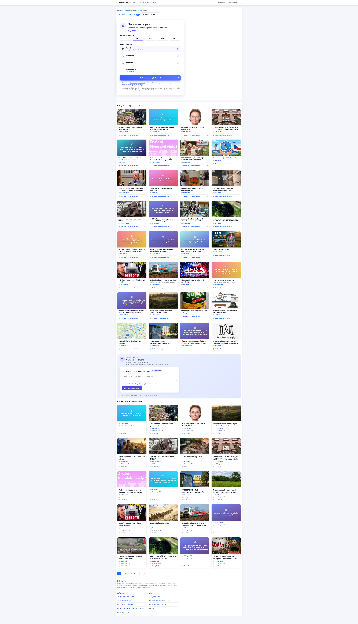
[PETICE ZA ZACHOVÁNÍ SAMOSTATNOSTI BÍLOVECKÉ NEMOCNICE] (163, 337)
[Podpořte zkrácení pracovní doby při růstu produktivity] (226, 306)
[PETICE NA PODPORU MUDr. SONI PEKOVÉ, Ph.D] (194, 123)
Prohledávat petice (144, 2)
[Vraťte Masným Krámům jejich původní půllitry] (194, 184)
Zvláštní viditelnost (151, 14)
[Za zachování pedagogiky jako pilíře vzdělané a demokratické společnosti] (226, 337)
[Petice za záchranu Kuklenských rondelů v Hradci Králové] (163, 306)
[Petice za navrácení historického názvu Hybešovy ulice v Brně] (194, 245)
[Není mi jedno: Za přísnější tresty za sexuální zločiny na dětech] (163, 123)
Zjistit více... (134, 31)
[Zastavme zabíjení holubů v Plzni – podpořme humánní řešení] (226, 184)
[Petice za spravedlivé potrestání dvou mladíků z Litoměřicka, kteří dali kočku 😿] (131, 306)
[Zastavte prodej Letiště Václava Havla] (226, 153)
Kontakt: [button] (154, 2)
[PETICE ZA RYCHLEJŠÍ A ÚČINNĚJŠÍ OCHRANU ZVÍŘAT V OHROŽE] (194, 154)
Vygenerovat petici (133, 388)
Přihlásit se (221, 2)
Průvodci (120, 593)
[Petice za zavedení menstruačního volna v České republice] (163, 245)
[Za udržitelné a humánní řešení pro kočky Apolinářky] (131, 123)
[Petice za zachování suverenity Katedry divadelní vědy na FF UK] (163, 154)
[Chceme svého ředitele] (226, 244)
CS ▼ (133, 2)
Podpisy (134, 14)
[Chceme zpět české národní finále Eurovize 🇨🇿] (194, 276)
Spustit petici (233, 2)
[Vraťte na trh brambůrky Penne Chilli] (194, 305)
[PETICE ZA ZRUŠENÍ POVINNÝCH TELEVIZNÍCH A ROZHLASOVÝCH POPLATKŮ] (226, 276)
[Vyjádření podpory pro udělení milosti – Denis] (131, 276)
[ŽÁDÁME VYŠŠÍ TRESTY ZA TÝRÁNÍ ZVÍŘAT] (131, 215)
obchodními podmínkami (137, 83)
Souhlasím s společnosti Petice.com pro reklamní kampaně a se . (149, 84)
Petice (122, 14)
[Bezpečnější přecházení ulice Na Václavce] (131, 337)
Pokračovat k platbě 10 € (151, 78)
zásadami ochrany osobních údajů (132, 85)
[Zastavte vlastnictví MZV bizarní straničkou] (163, 184)
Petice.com (123, 3)
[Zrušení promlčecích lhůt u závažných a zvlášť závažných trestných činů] (131, 245)
